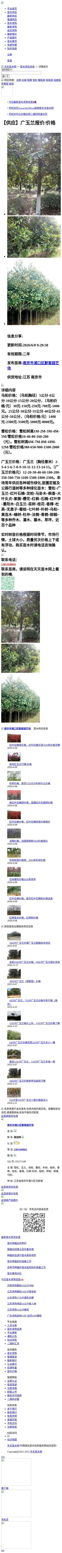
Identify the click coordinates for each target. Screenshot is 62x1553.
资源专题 (12, 45)
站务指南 (12, 48)
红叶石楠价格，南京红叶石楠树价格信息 (31, 898)
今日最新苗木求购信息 (23, 102)
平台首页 (12, 8)
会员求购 (12, 30)
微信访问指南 (14, 1395)
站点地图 (12, 1439)
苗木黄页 (12, 41)
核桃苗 (49, 80)
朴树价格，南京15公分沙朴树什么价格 (29, 783)
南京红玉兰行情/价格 (20, 764)
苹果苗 (4, 83)
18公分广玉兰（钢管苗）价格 (25, 981)
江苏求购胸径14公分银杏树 (21, 1291)
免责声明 (12, 1416)
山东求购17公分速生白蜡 (20, 1297)
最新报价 (12, 34)
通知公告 (12, 1336)
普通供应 (12, 19)
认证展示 (12, 1364)
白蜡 (24, 80)
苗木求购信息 (14, 1329)
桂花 (11, 83)
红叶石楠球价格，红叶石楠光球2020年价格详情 (34, 745)
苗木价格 (12, 1371)
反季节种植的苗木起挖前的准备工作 (26, 1267)
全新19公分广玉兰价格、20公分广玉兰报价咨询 (34, 962)
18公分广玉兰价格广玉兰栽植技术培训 (29, 943)
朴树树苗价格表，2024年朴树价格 (27, 860)
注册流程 (12, 1388)
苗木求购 (12, 23)
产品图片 (12, 37)
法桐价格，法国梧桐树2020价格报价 (28, 841)
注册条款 (12, 1427)
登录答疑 (12, 1384)
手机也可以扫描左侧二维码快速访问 (28, 114)
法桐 (18, 80)
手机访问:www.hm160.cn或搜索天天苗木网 (31, 108)
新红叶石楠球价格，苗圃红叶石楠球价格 (31, 802)
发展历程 (12, 1419)
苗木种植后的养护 (16, 1243)
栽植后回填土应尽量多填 (20, 1249)
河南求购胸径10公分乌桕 (20, 1285)
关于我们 (12, 1409)
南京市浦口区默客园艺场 (17, 728)
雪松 (35, 80)
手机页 (4, 1519)
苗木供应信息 (27, 66)
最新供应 (12, 16)
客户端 (4, 1488)
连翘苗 (57, 80)
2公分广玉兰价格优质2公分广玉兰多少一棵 (32, 1042)
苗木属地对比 (14, 1273)
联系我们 (12, 1412)
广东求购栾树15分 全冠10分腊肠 (24, 1315)
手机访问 (12, 1423)
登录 (9, 60)
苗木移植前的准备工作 (19, 1261)
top (2, 1550)
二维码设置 (13, 1399)
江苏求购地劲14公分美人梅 (21, 1303)
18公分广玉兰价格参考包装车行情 (27, 1081)
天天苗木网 (10, 66)
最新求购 (12, 27)
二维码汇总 (13, 1343)
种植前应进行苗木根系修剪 (21, 1255)
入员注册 (12, 1325)
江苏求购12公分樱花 (18, 1309)
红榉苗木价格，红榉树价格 (23, 917)
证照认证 (12, 1381)
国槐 (29, 80)
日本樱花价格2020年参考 (22, 879)
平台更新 (12, 1332)
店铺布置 (12, 1367)
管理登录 (12, 1357)
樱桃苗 (41, 80)
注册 (9, 54)
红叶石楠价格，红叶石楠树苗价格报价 (29, 822)
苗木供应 (12, 12)
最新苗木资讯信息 (10, 1237)
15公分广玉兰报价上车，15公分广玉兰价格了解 (34, 1023)
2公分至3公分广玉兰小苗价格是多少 (28, 1100)
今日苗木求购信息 (12, 1279)
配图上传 (12, 1392)
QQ (3, 1457)
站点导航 (12, 1340)
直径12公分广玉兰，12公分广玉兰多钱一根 (32, 1061)
